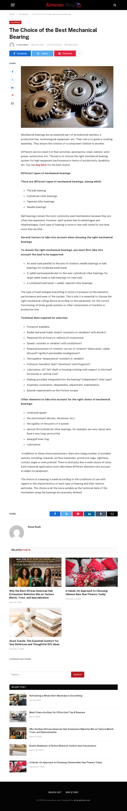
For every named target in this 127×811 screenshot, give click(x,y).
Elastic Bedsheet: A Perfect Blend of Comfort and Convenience (62, 746)
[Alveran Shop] (63, 5)
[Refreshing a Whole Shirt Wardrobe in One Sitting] (17, 700)
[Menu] (13, 5)
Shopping (15, 22)
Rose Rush (23, 45)
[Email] (12, 103)
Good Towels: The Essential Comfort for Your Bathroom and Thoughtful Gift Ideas (34, 642)
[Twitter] (12, 79)
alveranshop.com (82, 800)
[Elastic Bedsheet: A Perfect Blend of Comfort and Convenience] (17, 750)
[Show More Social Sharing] (80, 53)
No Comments (56, 45)
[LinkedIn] (12, 87)
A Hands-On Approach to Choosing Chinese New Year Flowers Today (87, 592)
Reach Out (54, 792)
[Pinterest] (12, 95)
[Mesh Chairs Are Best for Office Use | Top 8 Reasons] (17, 716)
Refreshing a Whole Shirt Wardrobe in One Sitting (55, 696)
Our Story (72, 792)
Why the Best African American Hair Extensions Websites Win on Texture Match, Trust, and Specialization (31, 594)
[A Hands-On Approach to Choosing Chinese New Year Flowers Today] (92, 572)
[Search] (114, 5)
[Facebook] (12, 72)
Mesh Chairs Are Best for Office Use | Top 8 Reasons (57, 712)
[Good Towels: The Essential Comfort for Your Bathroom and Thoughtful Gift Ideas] (35, 622)
